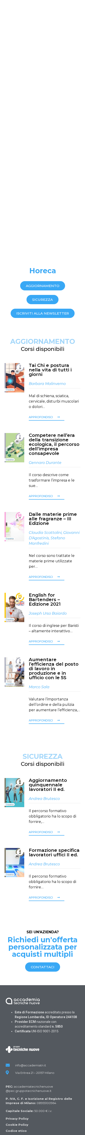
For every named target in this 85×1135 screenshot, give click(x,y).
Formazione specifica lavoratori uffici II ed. (54, 852)
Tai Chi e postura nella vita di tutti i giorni (50, 370)
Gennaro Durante (45, 463)
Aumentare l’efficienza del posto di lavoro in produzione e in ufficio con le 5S (53, 668)
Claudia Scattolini (45, 532)
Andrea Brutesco (44, 799)
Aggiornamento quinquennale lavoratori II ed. (48, 785)
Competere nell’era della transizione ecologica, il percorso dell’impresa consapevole (54, 444)
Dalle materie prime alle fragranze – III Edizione (53, 519)
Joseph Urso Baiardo (48, 613)
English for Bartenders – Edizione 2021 (45, 599)
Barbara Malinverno (47, 384)
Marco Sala (39, 687)
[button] (42, 285)
